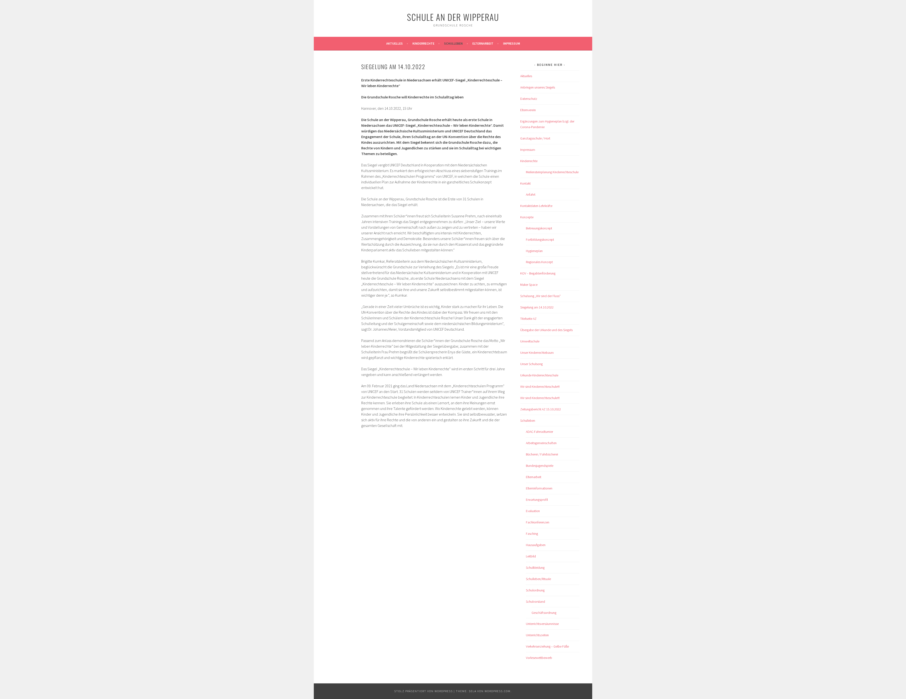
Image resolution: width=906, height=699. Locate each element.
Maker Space (528, 284)
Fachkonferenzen (537, 522)
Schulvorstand (535, 601)
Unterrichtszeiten (537, 635)
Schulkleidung (535, 567)
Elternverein (528, 110)
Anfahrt (530, 194)
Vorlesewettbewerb (539, 658)
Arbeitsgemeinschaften (541, 443)
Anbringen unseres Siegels (537, 87)
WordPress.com (498, 691)
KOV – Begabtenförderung (537, 273)
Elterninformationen (539, 488)
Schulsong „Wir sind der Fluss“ (540, 296)
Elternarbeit (482, 43)
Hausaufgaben (535, 545)
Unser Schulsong (531, 364)
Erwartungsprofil (537, 499)
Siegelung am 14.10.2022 (537, 307)
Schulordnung (535, 590)
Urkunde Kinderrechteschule (539, 375)
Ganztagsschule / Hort (535, 138)
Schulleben (453, 43)
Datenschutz (528, 99)
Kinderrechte (423, 43)
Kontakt (525, 183)
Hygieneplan (534, 251)
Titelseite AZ (528, 318)
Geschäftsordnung (544, 613)
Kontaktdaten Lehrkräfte (536, 206)
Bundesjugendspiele (539, 465)
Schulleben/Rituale (538, 579)
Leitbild (531, 556)
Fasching (532, 533)
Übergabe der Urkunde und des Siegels (546, 330)
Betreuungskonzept (539, 228)
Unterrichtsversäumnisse (542, 624)
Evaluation (533, 511)
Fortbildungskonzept (540, 239)
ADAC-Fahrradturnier (539, 432)
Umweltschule (529, 341)
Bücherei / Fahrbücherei (542, 454)
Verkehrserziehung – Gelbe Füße (547, 646)
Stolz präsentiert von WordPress (423, 691)
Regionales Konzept (539, 262)
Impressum (511, 43)
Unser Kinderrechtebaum (537, 352)
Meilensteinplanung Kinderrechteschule (552, 172)
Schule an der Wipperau (453, 17)
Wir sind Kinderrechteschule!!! (540, 386)
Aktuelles (394, 43)
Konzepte (526, 217)
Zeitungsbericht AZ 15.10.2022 (540, 409)
